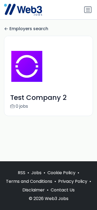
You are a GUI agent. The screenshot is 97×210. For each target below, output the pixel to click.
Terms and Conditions (29, 181)
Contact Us (63, 190)
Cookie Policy (61, 173)
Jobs (36, 173)
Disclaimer (33, 190)
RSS (21, 173)
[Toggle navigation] (88, 10)
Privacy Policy (72, 181)
